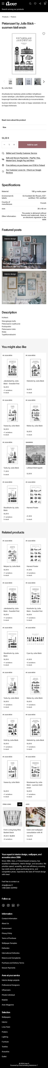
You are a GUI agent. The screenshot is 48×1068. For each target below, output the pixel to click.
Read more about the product (14, 120)
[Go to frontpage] (11, 3)
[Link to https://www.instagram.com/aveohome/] (8, 905)
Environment (6, 928)
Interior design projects (10, 980)
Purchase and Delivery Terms (13, 963)
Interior (4, 1022)
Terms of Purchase (9, 938)
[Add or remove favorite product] (43, 33)
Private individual (8, 995)
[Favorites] (35, 3)
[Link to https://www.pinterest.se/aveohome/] (18, 905)
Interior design (10, 239)
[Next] (43, 81)
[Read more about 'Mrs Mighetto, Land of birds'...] (24, 287)
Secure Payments (8, 968)
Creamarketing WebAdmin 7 (28, 1065)
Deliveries (5, 948)
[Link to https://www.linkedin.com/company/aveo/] (13, 905)
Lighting (5, 1037)
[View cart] (45, 3)
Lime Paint (6, 1027)
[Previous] (4, 81)
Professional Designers (11, 985)
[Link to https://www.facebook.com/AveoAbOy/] (3, 905)
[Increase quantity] (14, 144)
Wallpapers (6, 1017)
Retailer (5, 1000)
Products (5, 17)
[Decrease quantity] (4, 144)
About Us (5, 923)
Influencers (6, 990)
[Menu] (3, 3)
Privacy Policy (7, 933)
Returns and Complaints (11, 958)
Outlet (4, 1056)
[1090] (24, 53)
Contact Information (9, 918)
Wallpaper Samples (9, 943)
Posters (13, 17)
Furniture (5, 1042)
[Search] (30, 3)
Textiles (5, 1047)
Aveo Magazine (8, 1005)
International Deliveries (11, 953)
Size (4, 127)
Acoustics (5, 1052)
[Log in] (40, 3)
